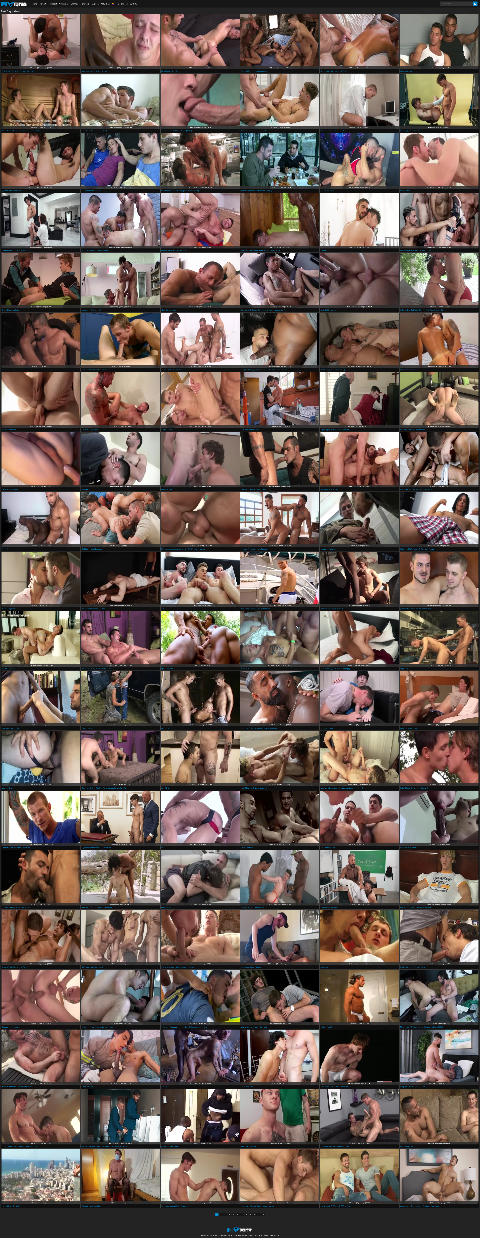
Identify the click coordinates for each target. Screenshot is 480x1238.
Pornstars (85, 4)
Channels (74, 4)
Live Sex (95, 4)
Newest (43, 4)
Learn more (274, 1235)
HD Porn (120, 4)
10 (255, 1214)
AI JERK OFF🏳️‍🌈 (107, 4)
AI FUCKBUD (131, 4)
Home (34, 4)
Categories (63, 4)
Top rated (53, 4)
